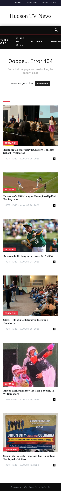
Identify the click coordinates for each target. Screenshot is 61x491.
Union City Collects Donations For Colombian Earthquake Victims (29, 457)
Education (10, 143)
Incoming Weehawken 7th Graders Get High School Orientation (28, 151)
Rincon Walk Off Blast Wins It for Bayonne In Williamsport (28, 392)
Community (11, 449)
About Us (32, 3)
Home (18, 3)
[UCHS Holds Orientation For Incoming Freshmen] (30, 295)
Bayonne (9, 189)
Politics (36, 41)
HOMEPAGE (42, 83)
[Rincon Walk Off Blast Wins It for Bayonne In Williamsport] (30, 365)
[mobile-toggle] (5, 30)
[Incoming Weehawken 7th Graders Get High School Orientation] (30, 125)
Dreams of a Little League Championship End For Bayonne (29, 198)
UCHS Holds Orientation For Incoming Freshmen (25, 321)
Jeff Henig (11, 158)
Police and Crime (19, 41)
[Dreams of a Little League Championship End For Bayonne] (30, 182)
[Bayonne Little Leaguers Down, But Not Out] (30, 235)
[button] (56, 30)
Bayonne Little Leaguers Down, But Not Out (28, 256)
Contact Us (49, 3)
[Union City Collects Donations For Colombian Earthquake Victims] (30, 432)
